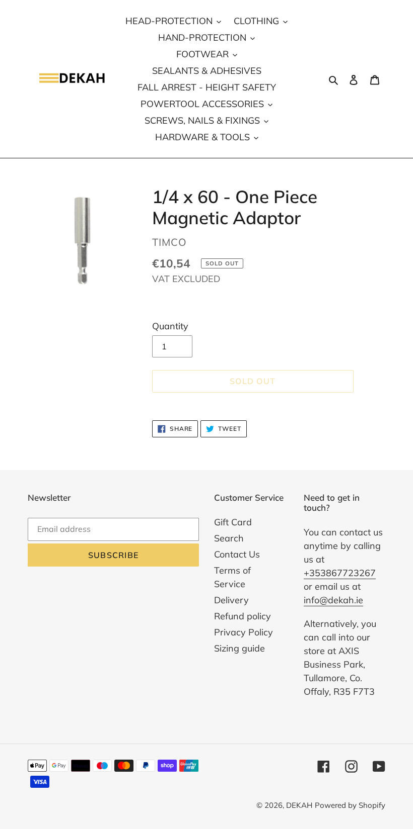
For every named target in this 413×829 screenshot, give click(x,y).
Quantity (170, 326)
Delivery (231, 600)
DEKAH (299, 805)
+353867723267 (340, 573)
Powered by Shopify (350, 805)
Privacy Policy (243, 632)
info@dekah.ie (333, 600)
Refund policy (242, 616)
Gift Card (233, 522)
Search (229, 538)
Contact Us (237, 554)
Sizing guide (239, 648)
